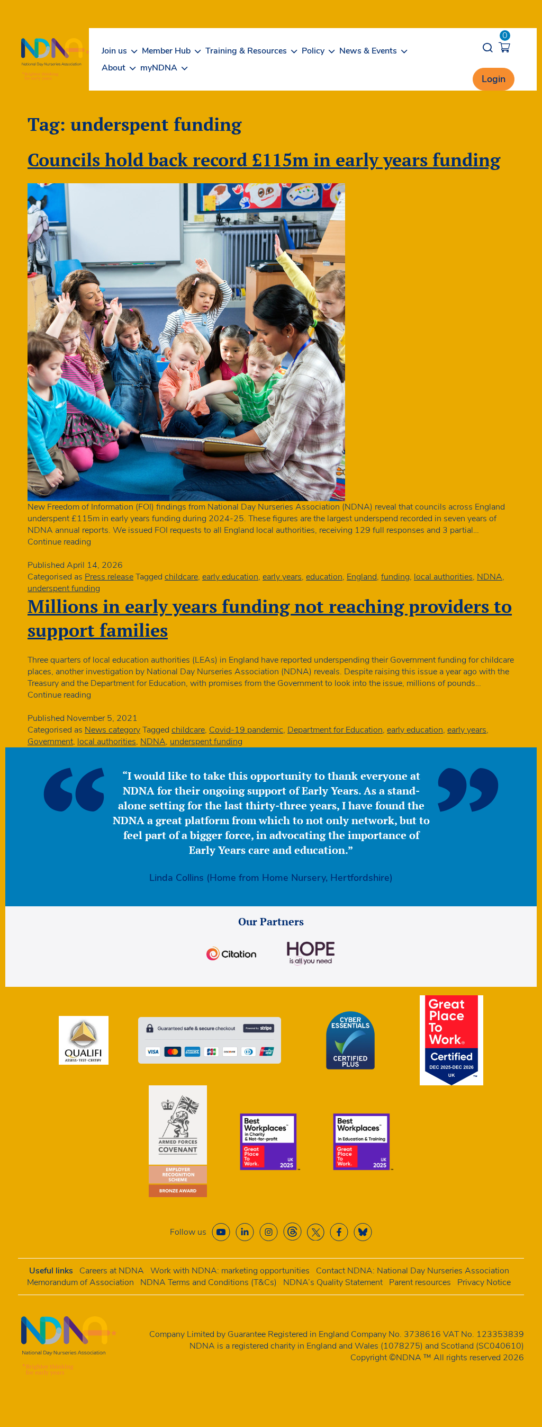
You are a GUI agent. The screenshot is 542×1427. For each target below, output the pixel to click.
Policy (313, 51)
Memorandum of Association (80, 1282)
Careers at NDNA (111, 1271)
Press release (109, 577)
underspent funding (64, 588)
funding (395, 577)
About (113, 68)
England (362, 577)
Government (50, 741)
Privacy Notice (484, 1282)
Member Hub (166, 51)
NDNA (489, 577)
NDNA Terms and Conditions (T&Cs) (208, 1282)
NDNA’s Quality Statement (333, 1282)
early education (230, 577)
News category (112, 730)
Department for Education (335, 730)
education (324, 577)
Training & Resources (246, 51)
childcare (181, 577)
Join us (114, 51)
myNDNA (158, 68)
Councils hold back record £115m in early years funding (264, 160)
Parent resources (420, 1282)
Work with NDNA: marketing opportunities (230, 1271)
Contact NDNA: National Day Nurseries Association (412, 1271)
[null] (292, 1232)
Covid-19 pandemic (246, 730)
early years (282, 577)
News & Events (368, 51)
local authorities (443, 577)
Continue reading (59, 542)
